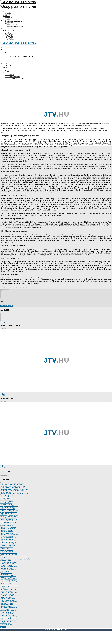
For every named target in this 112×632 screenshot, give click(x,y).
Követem (3, 627)
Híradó (7, 17)
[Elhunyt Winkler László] (7, 320)
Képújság (6, 20)
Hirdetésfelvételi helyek (14, 21)
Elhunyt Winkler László (10, 325)
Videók (5, 10)
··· (3, 25)
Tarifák (7, 28)
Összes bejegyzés (6, 306)
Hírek (5, 11)
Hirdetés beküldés (11, 19)
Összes (7, 14)
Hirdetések (9, 22)
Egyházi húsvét (6, 398)
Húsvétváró (5, 471)
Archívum (8, 13)
